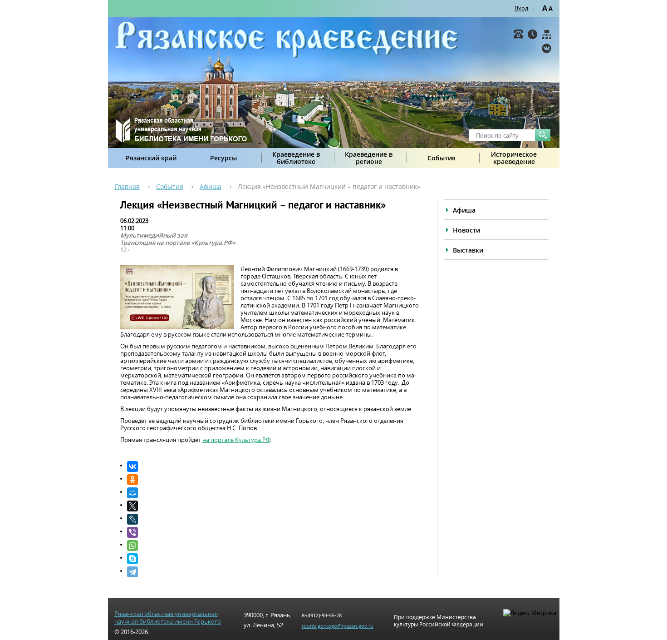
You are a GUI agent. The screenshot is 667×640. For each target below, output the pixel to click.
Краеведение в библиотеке (296, 158)
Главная (127, 186)
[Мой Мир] (273, 492)
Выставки (468, 250)
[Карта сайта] (546, 34)
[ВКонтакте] (546, 48)
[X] (273, 506)
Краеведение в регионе (368, 158)
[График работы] (532, 34)
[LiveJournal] (273, 519)
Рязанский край (151, 158)
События (441, 158)
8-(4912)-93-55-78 (322, 615)
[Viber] (273, 532)
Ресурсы (223, 158)
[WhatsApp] (273, 545)
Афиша (210, 186)
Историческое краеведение (514, 158)
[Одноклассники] (273, 479)
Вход (521, 8)
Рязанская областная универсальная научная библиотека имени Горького (167, 617)
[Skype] (273, 558)
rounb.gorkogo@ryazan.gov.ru (337, 625)
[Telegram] (273, 571)
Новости (466, 230)
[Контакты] (518, 34)
